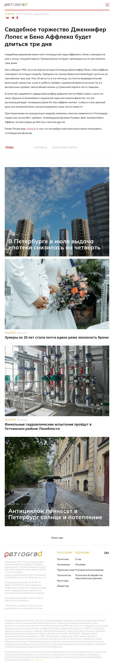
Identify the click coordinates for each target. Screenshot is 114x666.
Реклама (80, 564)
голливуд (40, 147)
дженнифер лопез (64, 147)
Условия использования (89, 569)
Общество (13, 234)
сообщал (31, 128)
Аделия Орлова (41, 14)
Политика (63, 559)
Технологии (64, 575)
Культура (10, 14)
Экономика (63, 564)
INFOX (40, 660)
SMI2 (33, 660)
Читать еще (57, 537)
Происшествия (65, 569)
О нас (78, 559)
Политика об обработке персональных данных (89, 577)
